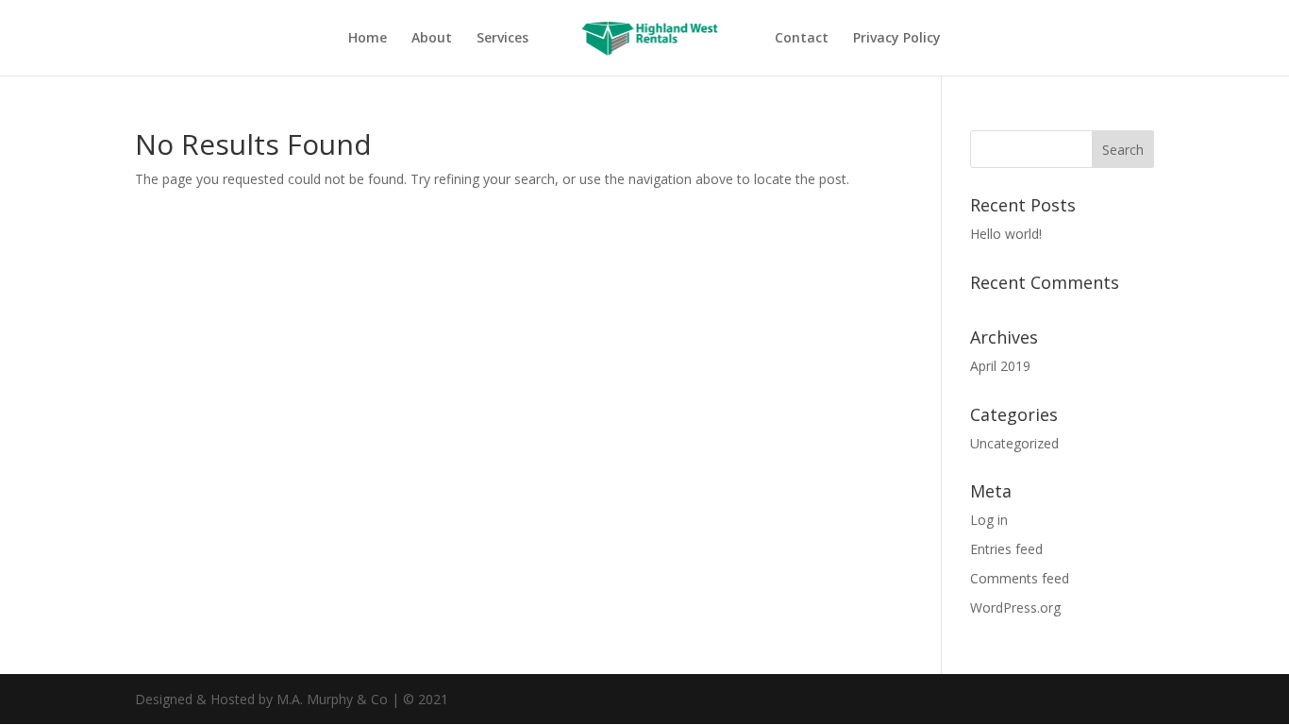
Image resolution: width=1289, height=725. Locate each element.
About (431, 38)
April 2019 (1000, 366)
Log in (989, 520)
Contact (802, 38)
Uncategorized (1014, 443)
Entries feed (1006, 549)
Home (367, 38)
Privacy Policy (897, 38)
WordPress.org (1015, 607)
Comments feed (1019, 578)
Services (502, 38)
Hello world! (1006, 234)
